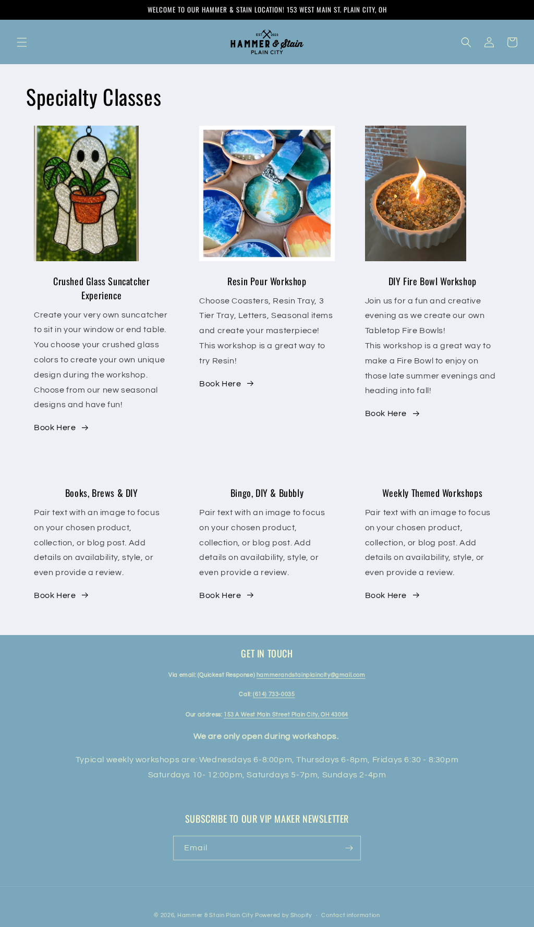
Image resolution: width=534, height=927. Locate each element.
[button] (21, 42)
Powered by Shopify (283, 915)
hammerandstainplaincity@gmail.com (311, 675)
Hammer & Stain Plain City (215, 915)
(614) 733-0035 (274, 694)
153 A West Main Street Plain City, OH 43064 (286, 714)
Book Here (55, 427)
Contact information (350, 915)
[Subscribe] (348, 848)
